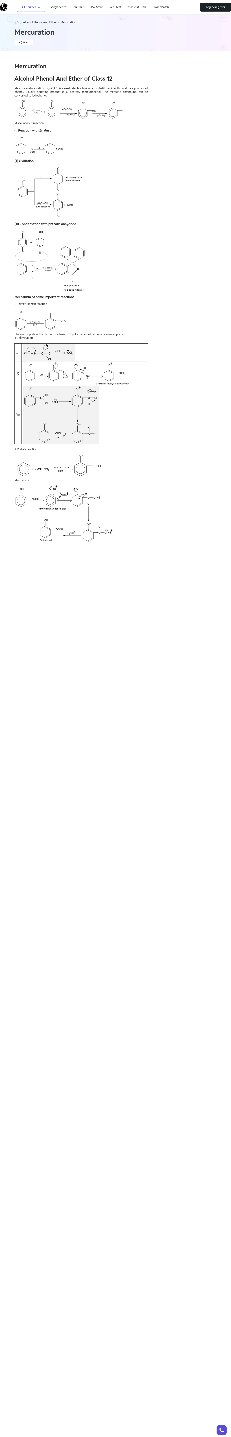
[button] (222, 1430)
